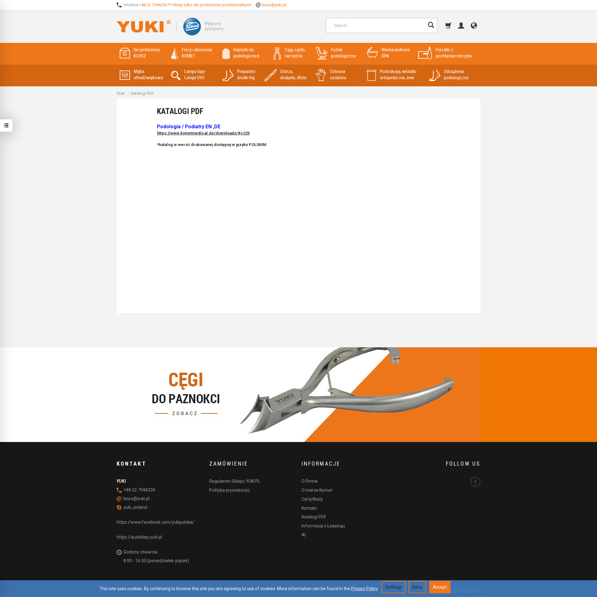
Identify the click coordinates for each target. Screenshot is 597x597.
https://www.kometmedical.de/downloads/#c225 (203, 133)
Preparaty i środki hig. (246, 74)
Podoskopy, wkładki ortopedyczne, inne (398, 74)
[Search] (431, 25)
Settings (393, 587)
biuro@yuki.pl (274, 4)
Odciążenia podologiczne (456, 74)
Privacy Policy (364, 588)
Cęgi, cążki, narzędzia (295, 53)
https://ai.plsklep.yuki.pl (139, 537)
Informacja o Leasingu (323, 525)
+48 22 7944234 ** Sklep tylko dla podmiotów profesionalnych (195, 4)
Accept (440, 587)
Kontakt (309, 508)
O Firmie (310, 481)
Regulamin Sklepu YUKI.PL (234, 481)
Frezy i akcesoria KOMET (197, 53)
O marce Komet (317, 490)
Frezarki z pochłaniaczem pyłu (454, 53)
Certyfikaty (312, 499)
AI (304, 534)
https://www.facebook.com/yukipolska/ (155, 522)
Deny (417, 587)
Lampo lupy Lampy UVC (194, 74)
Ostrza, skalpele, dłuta (293, 74)
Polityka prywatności (229, 490)
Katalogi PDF (314, 516)
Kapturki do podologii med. (247, 53)
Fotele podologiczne (343, 53)
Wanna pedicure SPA (396, 53)
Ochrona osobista (338, 74)
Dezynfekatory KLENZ (147, 53)
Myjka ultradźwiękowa (148, 74)
